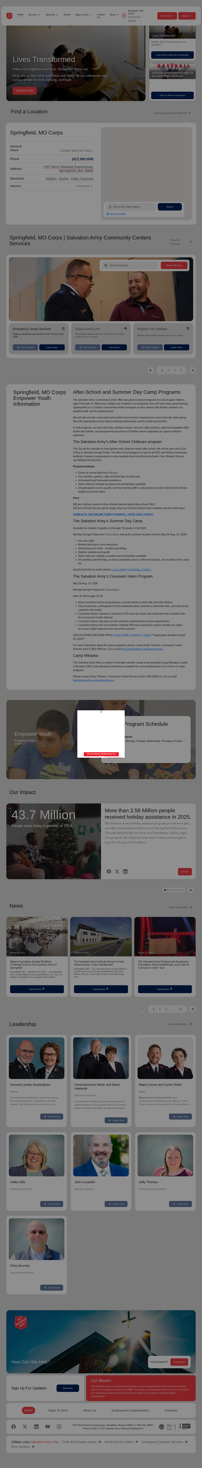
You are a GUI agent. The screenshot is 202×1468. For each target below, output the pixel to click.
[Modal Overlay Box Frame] (101, 734)
